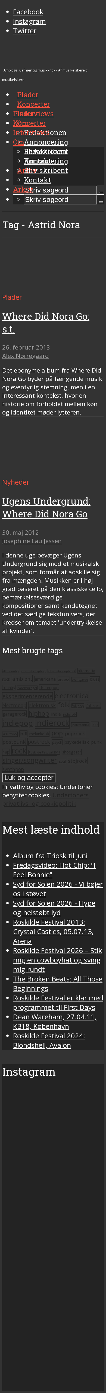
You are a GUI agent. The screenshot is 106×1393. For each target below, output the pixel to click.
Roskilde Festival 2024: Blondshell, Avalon (49, 1040)
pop (57, 732)
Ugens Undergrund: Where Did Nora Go (46, 507)
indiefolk (69, 714)
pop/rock (75, 733)
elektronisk (42, 705)
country (8, 687)
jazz (94, 724)
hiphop (39, 713)
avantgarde (80, 679)
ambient (22, 678)
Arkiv (23, 189)
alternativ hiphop (33, 671)
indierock (52, 722)
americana (45, 679)
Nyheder (15, 482)
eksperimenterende (27, 696)
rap (6, 752)
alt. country (10, 671)
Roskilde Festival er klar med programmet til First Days (58, 1002)
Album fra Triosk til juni (50, 855)
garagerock (14, 714)
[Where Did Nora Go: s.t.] (53, 287)
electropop (14, 705)
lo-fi (23, 734)
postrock (39, 741)
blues (94, 679)
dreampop (49, 687)
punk (96, 742)
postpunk (14, 741)
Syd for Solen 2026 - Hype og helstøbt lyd (54, 907)
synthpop (13, 769)
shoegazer (71, 752)
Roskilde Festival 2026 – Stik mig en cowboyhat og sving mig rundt (57, 960)
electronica (72, 695)
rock (19, 751)
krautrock (9, 734)
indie (56, 714)
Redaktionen (45, 151)
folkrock (93, 705)
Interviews (35, 113)
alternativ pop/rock (62, 671)
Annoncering (46, 141)
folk (64, 704)
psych (57, 742)
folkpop (78, 706)
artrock (64, 679)
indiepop (17, 723)
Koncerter (29, 123)
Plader (23, 113)
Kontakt (37, 179)
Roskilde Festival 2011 (44, 752)
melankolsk (39, 733)
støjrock (77, 760)
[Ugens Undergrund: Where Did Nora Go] (53, 472)
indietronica (80, 725)
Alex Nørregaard (25, 355)
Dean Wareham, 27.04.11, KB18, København (55, 1021)
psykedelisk (76, 742)
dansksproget (27, 688)
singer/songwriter (29, 760)
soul (62, 761)
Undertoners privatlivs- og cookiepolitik (45, 799)
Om (18, 141)
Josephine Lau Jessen (32, 541)
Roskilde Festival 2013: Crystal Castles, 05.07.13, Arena (53, 931)
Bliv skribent (46, 170)
